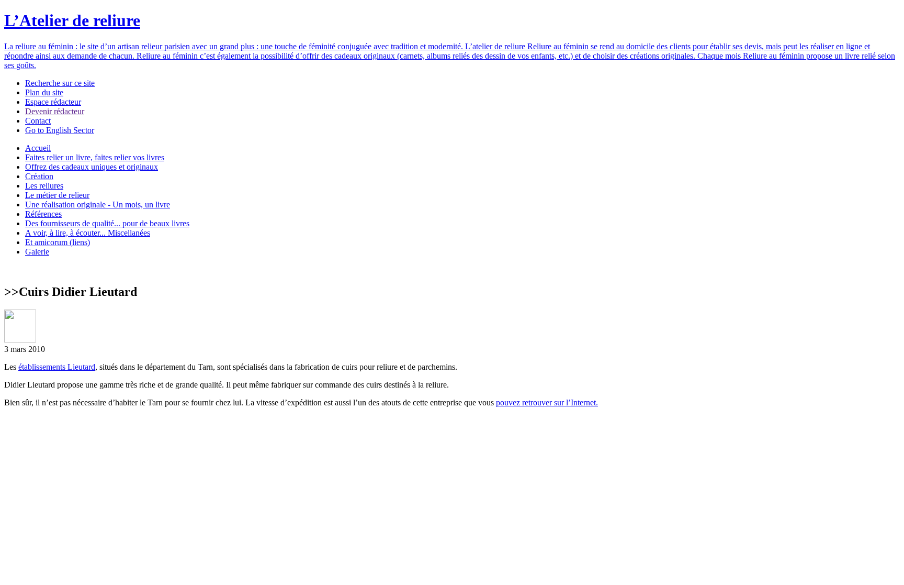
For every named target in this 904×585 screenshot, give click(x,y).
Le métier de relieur (57, 195)
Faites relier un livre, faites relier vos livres (94, 157)
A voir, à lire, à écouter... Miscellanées (87, 232)
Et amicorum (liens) (57, 242)
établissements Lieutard (56, 366)
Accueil (38, 148)
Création (39, 176)
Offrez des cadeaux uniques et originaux (91, 166)
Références (43, 213)
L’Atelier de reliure (72, 20)
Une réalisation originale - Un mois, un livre (97, 204)
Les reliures (44, 185)
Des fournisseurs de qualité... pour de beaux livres (107, 223)
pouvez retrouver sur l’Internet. (547, 402)
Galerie (37, 251)
